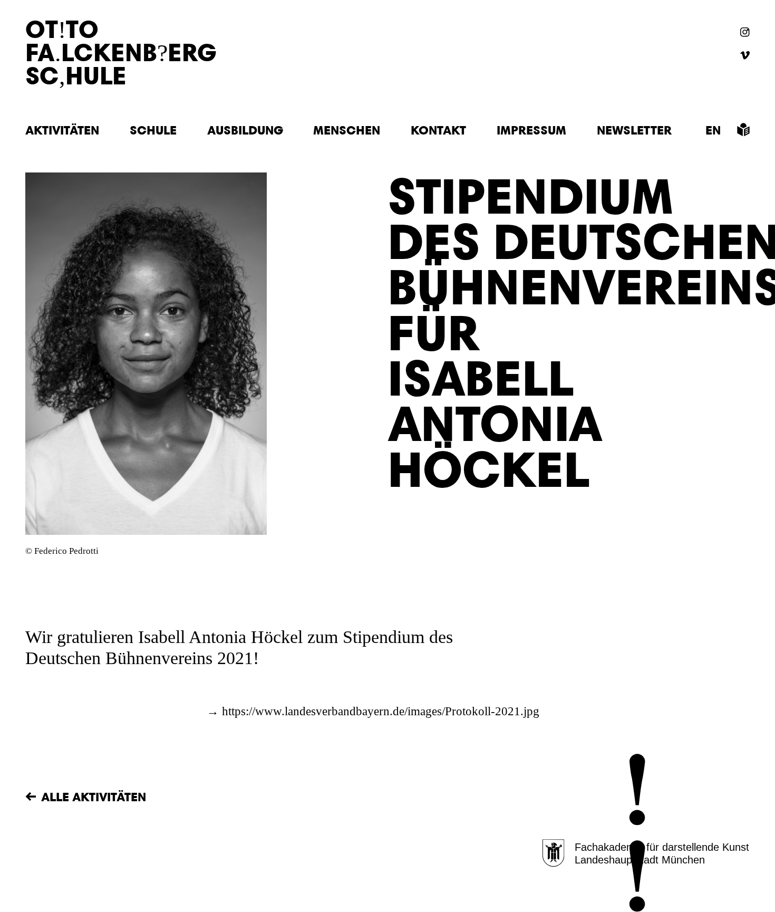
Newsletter (634, 130)
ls (743, 130)
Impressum (531, 130)
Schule (153, 130)
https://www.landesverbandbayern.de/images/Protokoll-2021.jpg (380, 711)
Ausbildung (245, 130)
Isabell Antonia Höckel (220, 637)
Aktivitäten (62, 130)
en (713, 130)
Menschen (346, 130)
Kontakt (438, 130)
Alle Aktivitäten (93, 796)
